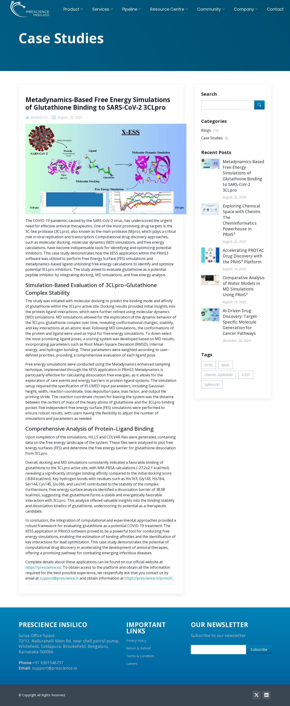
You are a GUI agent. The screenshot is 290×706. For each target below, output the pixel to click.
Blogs (210, 130)
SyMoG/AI (212, 384)
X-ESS (246, 375)
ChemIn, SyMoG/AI (218, 375)
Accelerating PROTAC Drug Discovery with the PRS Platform (243, 255)
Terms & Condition (140, 656)
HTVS (209, 365)
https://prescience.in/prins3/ (148, 578)
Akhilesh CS (39, 117)
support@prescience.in (59, 578)
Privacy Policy (136, 640)
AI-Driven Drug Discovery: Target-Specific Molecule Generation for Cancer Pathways (240, 322)
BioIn (225, 365)
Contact (275, 9)
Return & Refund (138, 648)
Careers (132, 663)
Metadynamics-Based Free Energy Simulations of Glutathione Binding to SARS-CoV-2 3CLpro (243, 176)
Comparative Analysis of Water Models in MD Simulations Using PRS (244, 286)
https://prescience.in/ (43, 567)
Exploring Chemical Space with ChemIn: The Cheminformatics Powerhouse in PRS (242, 220)
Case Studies (215, 137)
